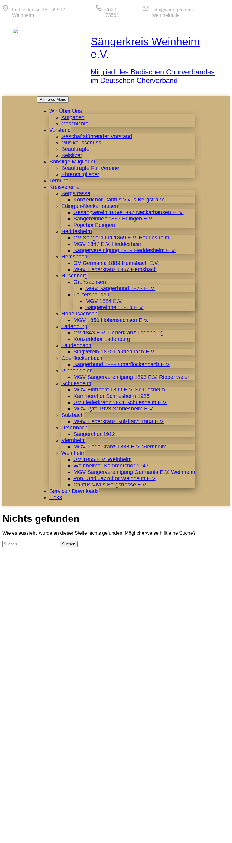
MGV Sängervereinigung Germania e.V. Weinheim (134, 472)
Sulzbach (72, 415)
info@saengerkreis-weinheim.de (173, 12)
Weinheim (73, 453)
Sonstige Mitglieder (72, 162)
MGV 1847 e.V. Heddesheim (108, 244)
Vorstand (60, 130)
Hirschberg (74, 276)
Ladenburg (74, 326)
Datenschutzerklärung (197, 835)
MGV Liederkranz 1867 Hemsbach (115, 269)
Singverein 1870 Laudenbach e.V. (114, 352)
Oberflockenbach (81, 358)
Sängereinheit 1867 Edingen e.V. (113, 219)
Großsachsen (89, 282)
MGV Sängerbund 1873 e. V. (120, 288)
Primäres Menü (53, 99)
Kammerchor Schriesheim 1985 (111, 396)
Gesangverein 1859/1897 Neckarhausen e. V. (128, 212)
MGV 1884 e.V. (104, 301)
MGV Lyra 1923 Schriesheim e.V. (113, 409)
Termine (59, 181)
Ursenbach (74, 428)
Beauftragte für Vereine (90, 168)
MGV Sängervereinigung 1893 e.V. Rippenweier (131, 377)
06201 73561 (112, 12)
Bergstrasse (75, 193)
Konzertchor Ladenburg (101, 339)
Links (55, 497)
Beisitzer (71, 155)
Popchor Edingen (94, 225)
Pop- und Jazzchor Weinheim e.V (114, 478)
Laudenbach (76, 345)
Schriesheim (76, 383)
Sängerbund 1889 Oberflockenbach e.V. (121, 364)
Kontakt (129, 835)
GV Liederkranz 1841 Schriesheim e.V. (120, 402)
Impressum (155, 835)
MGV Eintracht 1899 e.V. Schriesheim (119, 390)
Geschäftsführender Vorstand (96, 136)
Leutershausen (91, 295)
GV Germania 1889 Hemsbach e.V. (116, 263)
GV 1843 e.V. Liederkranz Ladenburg (118, 333)
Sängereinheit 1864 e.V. (114, 307)
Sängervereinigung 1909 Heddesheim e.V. (124, 250)
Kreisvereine (64, 187)
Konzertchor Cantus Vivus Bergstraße (119, 200)
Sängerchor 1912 (94, 434)
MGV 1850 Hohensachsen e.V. (110, 320)
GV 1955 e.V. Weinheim (102, 459)
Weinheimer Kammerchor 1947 (111, 466)
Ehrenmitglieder (80, 174)
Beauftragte (75, 149)
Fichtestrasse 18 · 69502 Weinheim (38, 12)
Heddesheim (76, 231)
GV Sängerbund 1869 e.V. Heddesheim (121, 238)
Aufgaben (73, 117)
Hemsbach (74, 257)
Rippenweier (76, 371)
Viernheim (73, 440)
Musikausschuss (81, 143)
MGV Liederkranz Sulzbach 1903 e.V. (118, 421)
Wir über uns (65, 111)
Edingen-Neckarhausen (89, 206)
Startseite (105, 835)
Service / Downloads (74, 491)
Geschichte (75, 124)
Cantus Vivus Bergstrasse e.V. (110, 485)
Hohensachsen (79, 314)
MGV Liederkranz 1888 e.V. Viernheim (119, 447)
